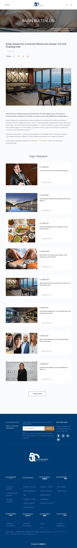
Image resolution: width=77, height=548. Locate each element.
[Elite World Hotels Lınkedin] (27, 56)
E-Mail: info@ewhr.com (29, 534)
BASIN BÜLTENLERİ (41, 29)
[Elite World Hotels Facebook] (13, 56)
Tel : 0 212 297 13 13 (59, 532)
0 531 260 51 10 (44, 141)
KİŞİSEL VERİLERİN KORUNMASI (12, 427)
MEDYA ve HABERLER (27, 29)
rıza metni (39, 436)
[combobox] (67, 5)
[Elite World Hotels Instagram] (18, 56)
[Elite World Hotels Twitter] (23, 56)
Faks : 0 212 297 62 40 (13, 534)
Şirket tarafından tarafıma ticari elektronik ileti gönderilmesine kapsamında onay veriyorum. (38, 436)
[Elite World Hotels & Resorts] (71, 5)
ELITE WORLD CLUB (12, 422)
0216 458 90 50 (33, 141)
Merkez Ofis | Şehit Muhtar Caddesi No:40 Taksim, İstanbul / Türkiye (28, 532)
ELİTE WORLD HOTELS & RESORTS (9, 29)
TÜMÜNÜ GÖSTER (37, 393)
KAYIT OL (49, 428)
